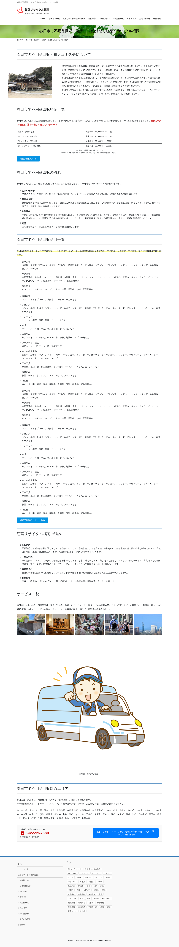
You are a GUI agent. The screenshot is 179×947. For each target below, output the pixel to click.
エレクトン (84, 873)
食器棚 (82, 911)
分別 (95, 886)
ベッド (108, 877)
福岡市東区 (106, 899)
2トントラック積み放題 (92, 869)
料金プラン (22, 897)
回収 (78, 890)
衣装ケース (92, 907)
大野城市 (86, 890)
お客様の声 (24, 880)
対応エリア (22, 908)
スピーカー (96, 873)
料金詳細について (28, 159)
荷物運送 (81, 907)
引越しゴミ (72, 899)
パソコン (98, 877)
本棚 (81, 899)
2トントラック (73, 869)
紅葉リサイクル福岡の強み (29, 875)
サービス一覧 (23, 869)
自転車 (91, 903)
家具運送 (91, 894)
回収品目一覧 (23, 902)
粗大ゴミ (81, 903)
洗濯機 (96, 899)
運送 (109, 907)
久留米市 (71, 886)
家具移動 (71, 894)
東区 (88, 899)
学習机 (96, 890)
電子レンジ (72, 911)
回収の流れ (22, 891)
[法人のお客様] (148, 624)
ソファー (107, 873)
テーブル (88, 877)
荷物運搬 (71, 907)
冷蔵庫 (80, 886)
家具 (103, 890)
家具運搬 (81, 894)
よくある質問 (25, 919)
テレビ (79, 877)
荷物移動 (100, 903)
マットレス (72, 882)
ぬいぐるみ (72, 873)
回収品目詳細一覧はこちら (32, 520)
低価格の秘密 (25, 886)
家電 (100, 894)
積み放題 (71, 903)
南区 (102, 886)
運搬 (102, 907)
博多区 (70, 890)
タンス (70, 877)
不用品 (82, 882)
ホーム (20, 864)
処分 (88, 886)
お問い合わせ (23, 914)
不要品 (91, 882)
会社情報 (21, 925)
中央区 (99, 882)
